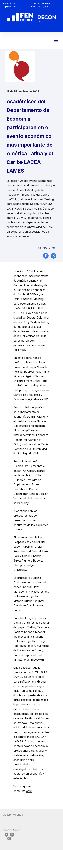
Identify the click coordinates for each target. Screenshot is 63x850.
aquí (29, 791)
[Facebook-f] (46, 256)
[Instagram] (9, 838)
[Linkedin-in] (12, 834)
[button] (56, 42)
